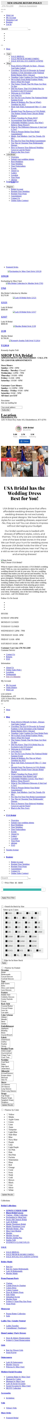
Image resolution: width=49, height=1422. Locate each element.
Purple (11, 1142)
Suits (8, 1316)
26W (34, 941)
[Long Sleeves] (8, 1089)
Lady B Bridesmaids (14, 1271)
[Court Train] (6, 1057)
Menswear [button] (5, 1309)
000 (10, 913)
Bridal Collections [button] (8, 1206)
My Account (11, 18)
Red (10, 1165)
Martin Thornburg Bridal (16, 1224)
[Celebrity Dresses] (9, 997)
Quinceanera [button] (6, 1357)
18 (38, 922)
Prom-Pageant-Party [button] (10, 1278)
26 (38, 927)
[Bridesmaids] (11, 975)
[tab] (27, 717)
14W (39, 932)
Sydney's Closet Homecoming (18, 1340)
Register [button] (9, 857)
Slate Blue (13, 1135)
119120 (4, 276)
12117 (4, 317)
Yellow (11, 1114)
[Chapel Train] (6, 1055)
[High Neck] (7, 1066)
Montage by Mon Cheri (15, 1381)
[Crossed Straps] (7, 1008)
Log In (8, 24)
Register (9, 22)
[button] (8, 49)
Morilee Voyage (12, 1235)
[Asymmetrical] (6, 1053)
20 (9, 927)
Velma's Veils (11, 1408)
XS (21, 950)
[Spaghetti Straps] (7, 1100)
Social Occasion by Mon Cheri (18, 1386)
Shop (8, 710)
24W (22, 941)
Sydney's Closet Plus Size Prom (18, 1301)
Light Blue (13, 1132)
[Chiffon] (5, 1042)
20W (34, 936)
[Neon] (4, 1022)
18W (22, 936)
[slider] (43, 889)
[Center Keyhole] (9, 999)
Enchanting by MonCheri (16, 1217)
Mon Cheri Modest (13, 1231)
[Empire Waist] (7, 1076)
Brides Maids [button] (6, 1262)
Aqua (11, 1127)
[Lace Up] (7, 1010)
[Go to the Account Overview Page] (2, 11)
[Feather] (5, 1044)
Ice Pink (12, 1150)
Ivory (11, 1172)
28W (10, 946)
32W (34, 946)
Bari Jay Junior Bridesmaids (17, 1269)
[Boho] (8, 986)
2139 (3, 331)
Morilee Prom (11, 1299)
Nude (11, 1175)
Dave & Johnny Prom (14, 1292)
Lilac (11, 1145)
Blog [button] (8, 717)
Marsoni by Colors (13, 1379)
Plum (11, 1162)
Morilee (9, 1233)
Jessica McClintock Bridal (16, 1220)
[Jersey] (5, 1046)
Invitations (10, 1398)
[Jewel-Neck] (7, 1069)
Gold (11, 1177)
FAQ (8, 659)
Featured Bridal (12, 1418)
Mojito (11, 1117)
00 (20, 913)
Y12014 (5, 345)
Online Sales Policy (14, 670)
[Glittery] (4, 1017)
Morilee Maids (12, 1273)
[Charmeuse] (5, 1040)
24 (29, 927)
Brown (11, 1180)
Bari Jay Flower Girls (14, 1350)
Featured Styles (12, 267)
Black (11, 1182)
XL (18, 955)
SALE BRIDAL (12, 1252)
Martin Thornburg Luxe (15, 1226)
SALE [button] (3, 1247)
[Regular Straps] (7, 1098)
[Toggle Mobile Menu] (2, 703)
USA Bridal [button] (11, 815)
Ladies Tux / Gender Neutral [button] (13, 1321)
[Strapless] (7, 1102)
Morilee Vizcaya (12, 1365)
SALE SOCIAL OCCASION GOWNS (22, 1257)
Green (11, 1122)
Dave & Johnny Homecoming (18, 1338)
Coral (11, 1170)
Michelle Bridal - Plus (14, 1229)
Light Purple (14, 1147)
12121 (4, 302)
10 (35, 918)
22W (10, 941)
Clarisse (9, 1283)
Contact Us (10, 654)
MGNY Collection (13, 1388)
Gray (11, 1185)
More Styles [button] (6, 1413)
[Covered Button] (7, 1006)
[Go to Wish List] (5, 9)
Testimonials (11, 674)
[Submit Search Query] (30, 878)
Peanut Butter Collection (16, 1314)
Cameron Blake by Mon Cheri (18, 1377)
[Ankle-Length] (6, 1051)
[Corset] (9, 1001)
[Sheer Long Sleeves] (8, 1091)
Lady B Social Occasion (15, 1384)
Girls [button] (3, 1345)
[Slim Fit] (7, 1080)
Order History (11, 687)
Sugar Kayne (11, 1352)
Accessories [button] (6, 1393)
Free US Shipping (13, 677)
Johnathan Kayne (13, 1297)
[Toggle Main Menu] (2, 45)
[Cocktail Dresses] (11, 979)
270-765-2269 (7, 6)
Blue (10, 1137)
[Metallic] (4, 1019)
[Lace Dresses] (8, 990)
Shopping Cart (12, 20)
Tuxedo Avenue (12, 850)
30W (22, 946)
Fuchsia (12, 1157)
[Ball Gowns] (8, 984)
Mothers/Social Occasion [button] (11, 1372)
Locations (10, 672)
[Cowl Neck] (7, 1062)
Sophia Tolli (11, 1240)
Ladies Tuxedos (12, 1326)
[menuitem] (27, 15)
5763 (3, 288)
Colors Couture (12, 1290)
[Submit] (29, 29)
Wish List (10, 15)
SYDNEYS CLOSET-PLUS (17, 1242)
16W (10, 936)
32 (29, 932)
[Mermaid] (7, 1078)
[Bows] (6, 1033)
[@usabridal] (18, 428)
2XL (29, 955)
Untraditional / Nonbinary (16, 1328)
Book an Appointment (27, 6)
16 (29, 922)
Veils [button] (3, 1403)
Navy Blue (13, 1140)
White (11, 1190)
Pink (10, 1152)
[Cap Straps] (7, 1096)
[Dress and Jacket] (8, 988)
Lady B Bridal (11, 1222)
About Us (10, 667)
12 (9, 922)
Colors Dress (11, 1288)
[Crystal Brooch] (6, 1035)
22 (19, 927)
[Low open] (7, 1013)
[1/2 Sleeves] (8, 1085)
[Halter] (7, 1064)
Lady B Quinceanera (14, 1362)
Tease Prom (10, 1304)
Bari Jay (9, 1267)
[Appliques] (6, 1029)
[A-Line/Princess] (7, 1073)
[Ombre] (4, 1024)
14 (19, 922)
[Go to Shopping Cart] (2, 9)
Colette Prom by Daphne (16, 1285)
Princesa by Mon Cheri (15, 1367)
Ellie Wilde (10, 1295)
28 (9, 932)
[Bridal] (11, 972)
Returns (9, 657)
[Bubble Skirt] (9, 995)
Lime (11, 1124)
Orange (12, 1167)
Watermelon (13, 1160)
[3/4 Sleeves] (8, 1087)
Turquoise (13, 1130)
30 (19, 932)
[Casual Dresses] (11, 977)
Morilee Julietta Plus (14, 1238)
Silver (11, 1188)
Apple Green (14, 1119)
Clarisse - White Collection (16, 1215)
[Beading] (6, 1031)
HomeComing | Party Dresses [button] (13, 1333)
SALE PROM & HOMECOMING (20, 1254)
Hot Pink (12, 1155)
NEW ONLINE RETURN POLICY (24, 3)
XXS (10, 950)
